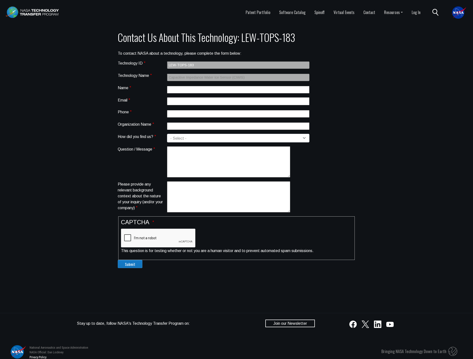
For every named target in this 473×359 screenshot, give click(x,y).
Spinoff (319, 12)
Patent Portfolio (258, 12)
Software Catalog (292, 12)
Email (122, 100)
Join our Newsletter (290, 323)
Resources (392, 12)
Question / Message (135, 149)
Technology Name (133, 75)
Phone (123, 112)
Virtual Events (344, 12)
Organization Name (134, 124)
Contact (369, 12)
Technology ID (130, 63)
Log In (416, 12)
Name (123, 88)
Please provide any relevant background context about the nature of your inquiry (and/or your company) (140, 196)
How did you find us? (135, 137)
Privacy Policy (38, 357)
